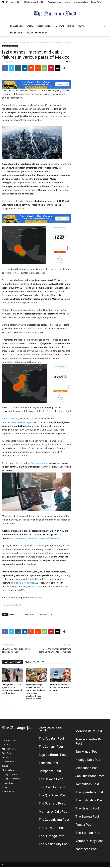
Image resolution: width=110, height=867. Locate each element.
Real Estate (59, 26)
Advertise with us (54, 2)
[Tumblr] (18, 68)
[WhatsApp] (44, 68)
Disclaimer (67, 2)
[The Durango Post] (55, 13)
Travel (81, 26)
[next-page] (8, 704)
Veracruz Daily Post (89, 841)
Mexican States (43, 26)
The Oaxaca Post (51, 779)
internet (13, 614)
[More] (64, 68)
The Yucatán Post (51, 738)
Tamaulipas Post (87, 784)
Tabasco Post (48, 763)
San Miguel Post (87, 751)
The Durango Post (51, 836)
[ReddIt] (38, 68)
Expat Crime (11, 774)
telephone (43, 614)
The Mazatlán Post (52, 828)
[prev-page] (4, 704)
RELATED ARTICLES (13, 662)
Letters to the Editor (81, 2)
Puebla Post (83, 824)
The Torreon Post (87, 833)
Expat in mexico (12, 778)
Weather (9, 783)
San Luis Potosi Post (89, 776)
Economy (9, 761)
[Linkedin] (25, 68)
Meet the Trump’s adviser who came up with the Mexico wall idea (55, 650)
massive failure (31, 614)
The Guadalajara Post (54, 819)
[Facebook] (5, 68)
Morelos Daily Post (88, 731)
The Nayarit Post (87, 808)
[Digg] (57, 68)
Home (4, 42)
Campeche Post (50, 771)
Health (30, 33)
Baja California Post (53, 755)
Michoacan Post (87, 768)
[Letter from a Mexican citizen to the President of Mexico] (60, 675)
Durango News (16, 26)
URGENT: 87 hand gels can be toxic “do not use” (16, 650)
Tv (51, 614)
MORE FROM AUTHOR (35, 662)
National (30, 26)
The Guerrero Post (52, 803)
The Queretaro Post (89, 792)
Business (70, 26)
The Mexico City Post (54, 844)
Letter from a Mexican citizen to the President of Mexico (60, 687)
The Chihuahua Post (89, 800)
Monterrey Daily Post (53, 811)
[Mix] (31, 68)
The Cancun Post (51, 746)
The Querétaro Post (52, 795)
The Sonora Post (87, 816)
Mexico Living (16, 33)
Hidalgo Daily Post (88, 760)
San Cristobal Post (52, 787)
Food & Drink (41, 33)
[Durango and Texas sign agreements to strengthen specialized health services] (12, 675)
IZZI (20, 614)
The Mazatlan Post (11, 605)
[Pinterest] (51, 68)
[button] (104, 26)
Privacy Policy (96, 2)
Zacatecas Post (86, 849)
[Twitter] (11, 68)
